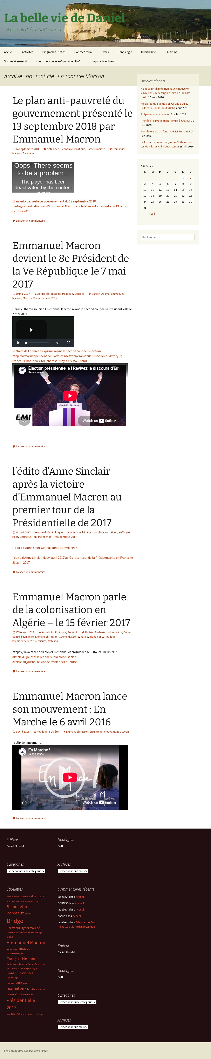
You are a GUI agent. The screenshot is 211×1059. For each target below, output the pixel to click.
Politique (79, 149)
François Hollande (23, 958)
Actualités (53, 149)
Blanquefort (18, 906)
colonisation (114, 632)
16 (190, 190)
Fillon (114, 532)
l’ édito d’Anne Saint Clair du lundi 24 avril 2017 (44, 548)
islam (42, 964)
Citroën (10, 932)
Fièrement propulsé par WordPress (26, 1050)
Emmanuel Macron (98, 532)
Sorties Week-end (15, 61)
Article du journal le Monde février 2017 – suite (44, 662)
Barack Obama (101, 294)
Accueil (8, 52)
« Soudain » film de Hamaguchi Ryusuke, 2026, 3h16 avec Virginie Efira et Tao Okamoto (166, 93)
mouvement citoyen (116, 731)
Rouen (15, 1014)
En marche (96, 731)
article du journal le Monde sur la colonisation (44, 657)
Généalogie (125, 52)
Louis (18, 983)
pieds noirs (96, 636)
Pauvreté (28, 153)
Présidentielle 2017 (45, 298)
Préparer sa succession (155, 114)
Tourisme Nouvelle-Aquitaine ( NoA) (58, 61)
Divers (105, 52)
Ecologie (38, 932)
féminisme (11, 964)
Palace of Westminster (35, 989)
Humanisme (148, 52)
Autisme (10, 901)
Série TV (30, 1014)
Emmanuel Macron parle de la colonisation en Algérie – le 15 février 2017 (71, 610)
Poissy (19, 994)
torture (42, 641)
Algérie (89, 632)
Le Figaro (34, 968)
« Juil (152, 213)
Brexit (27, 913)
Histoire (56, 294)
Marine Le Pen (28, 537)
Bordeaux (15, 913)
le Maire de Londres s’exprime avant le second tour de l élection (56, 351)
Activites (27, 52)
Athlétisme (24, 896)
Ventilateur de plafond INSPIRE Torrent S (165, 131)
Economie (67, 149)
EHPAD (10, 937)
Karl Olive (11, 968)
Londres (10, 983)
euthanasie (12, 949)
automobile (27, 901)
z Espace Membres (102, 61)
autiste (18, 901)
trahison (53, 641)
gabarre (20, 964)
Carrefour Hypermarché (23, 928)
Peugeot (10, 994)
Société (100, 149)
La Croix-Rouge (22, 968)
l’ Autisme (171, 52)
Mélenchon (45, 537)
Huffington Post (32, 964)
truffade (38, 1014)
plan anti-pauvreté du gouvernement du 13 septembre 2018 (54, 201)
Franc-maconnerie (15, 953)
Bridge (15, 921)
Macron (27, 298)
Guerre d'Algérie (69, 636)
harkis (84, 636)
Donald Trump (27, 932)
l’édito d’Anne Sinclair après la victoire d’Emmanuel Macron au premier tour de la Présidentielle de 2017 (67, 497)
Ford (28, 949)
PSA (8, 1014)
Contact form (83, 52)
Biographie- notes (54, 52)
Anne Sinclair (78, 532)
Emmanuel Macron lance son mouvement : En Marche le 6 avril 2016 (69, 709)
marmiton (15, 988)
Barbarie (100, 632)
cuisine (17, 932)
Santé (90, 149)
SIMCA (24, 1014)
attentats (37, 896)
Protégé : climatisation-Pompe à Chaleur (165, 121)
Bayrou (38, 901)
